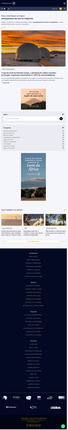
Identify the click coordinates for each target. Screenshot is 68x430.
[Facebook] (27, 425)
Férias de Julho (33, 361)
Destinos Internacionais (10, 131)
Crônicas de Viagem (9, 146)
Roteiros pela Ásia (33, 295)
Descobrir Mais (33, 241)
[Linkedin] (33, 425)
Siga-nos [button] (54, 8)
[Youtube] (36, 425)
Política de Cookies (33, 273)
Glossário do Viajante (33, 335)
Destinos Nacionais (8, 133)
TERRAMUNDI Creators (33, 266)
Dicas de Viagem (8, 135)
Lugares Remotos (8, 139)
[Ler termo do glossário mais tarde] (65, 31)
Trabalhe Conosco (33, 270)
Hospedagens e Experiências (11, 137)
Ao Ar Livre (33, 344)
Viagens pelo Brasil (33, 285)
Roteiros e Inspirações (9, 141)
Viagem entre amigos (33, 357)
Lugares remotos (33, 367)
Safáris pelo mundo (33, 381)
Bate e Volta (33, 347)
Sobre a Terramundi (9, 148)
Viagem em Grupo (33, 384)
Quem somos (33, 256)
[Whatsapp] (39, 425)
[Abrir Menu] (59, 3)
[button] (63, 426)
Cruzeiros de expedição (33, 351)
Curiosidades (7, 144)
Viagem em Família (33, 387)
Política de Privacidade (33, 276)
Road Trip (33, 374)
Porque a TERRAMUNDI (33, 263)
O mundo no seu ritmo (33, 371)
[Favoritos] (60, 8)
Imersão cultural (33, 364)
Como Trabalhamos (33, 260)
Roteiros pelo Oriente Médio (33, 305)
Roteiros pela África (33, 292)
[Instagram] (30, 425)
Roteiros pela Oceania (33, 302)
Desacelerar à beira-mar (33, 354)
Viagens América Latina (33, 289)
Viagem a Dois (33, 377)
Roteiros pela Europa (33, 299)
